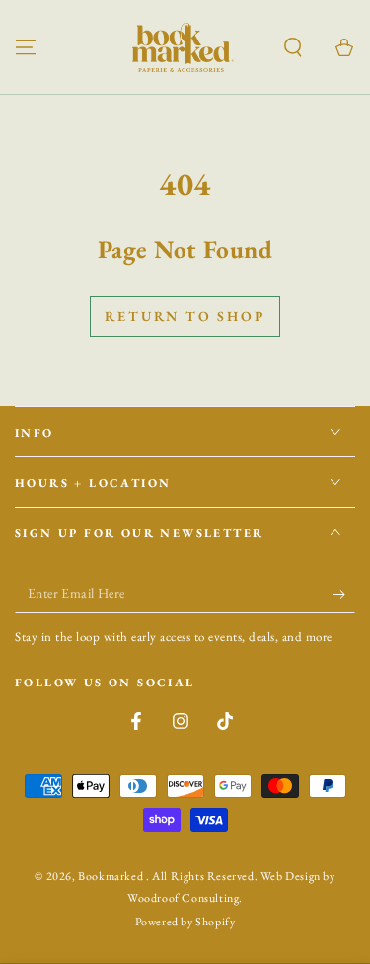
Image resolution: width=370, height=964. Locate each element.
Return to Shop (184, 316)
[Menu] (25, 47)
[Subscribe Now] (344, 593)
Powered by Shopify (185, 921)
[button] (293, 47)
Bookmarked (112, 876)
